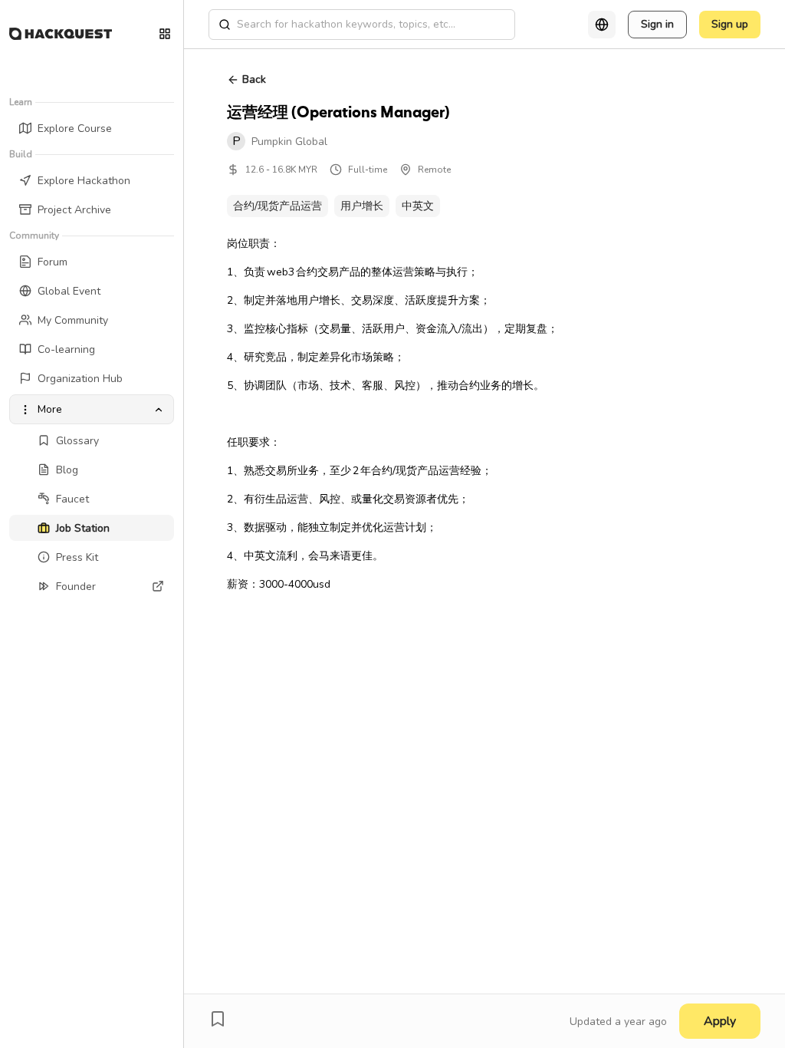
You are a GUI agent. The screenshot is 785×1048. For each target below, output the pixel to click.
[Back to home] (60, 34)
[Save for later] (218, 1019)
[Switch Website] (165, 34)
